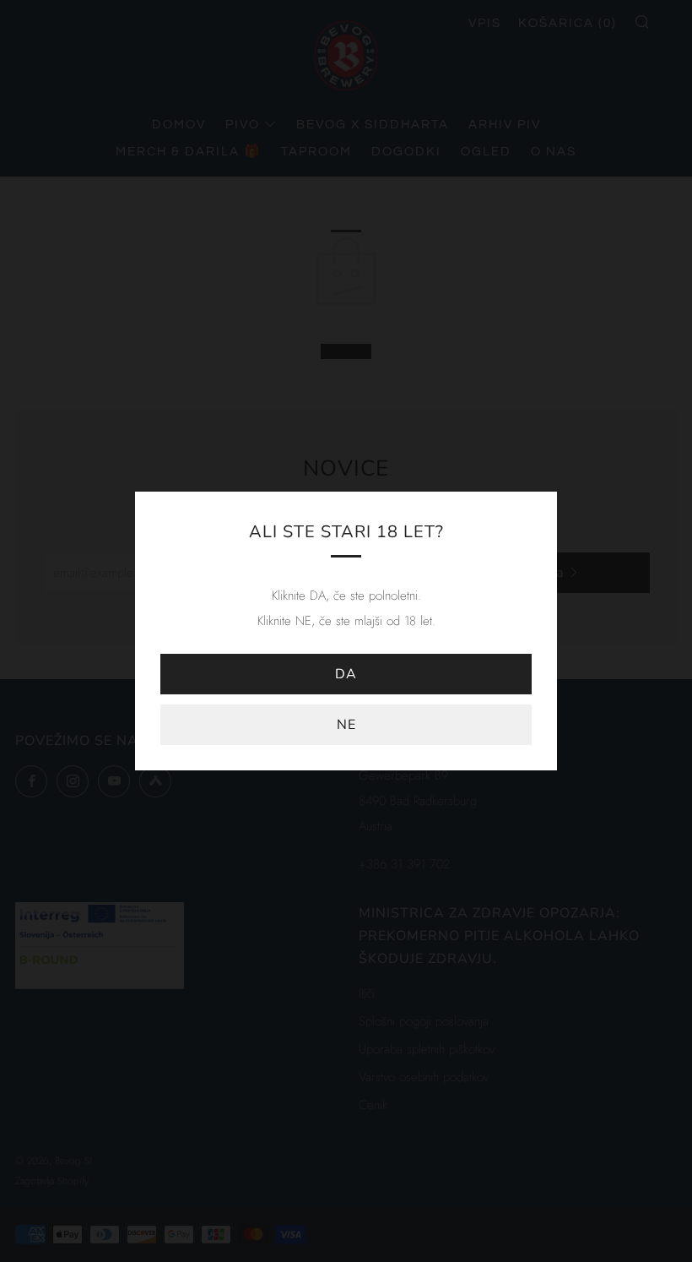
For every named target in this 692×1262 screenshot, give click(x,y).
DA (346, 674)
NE (346, 724)
